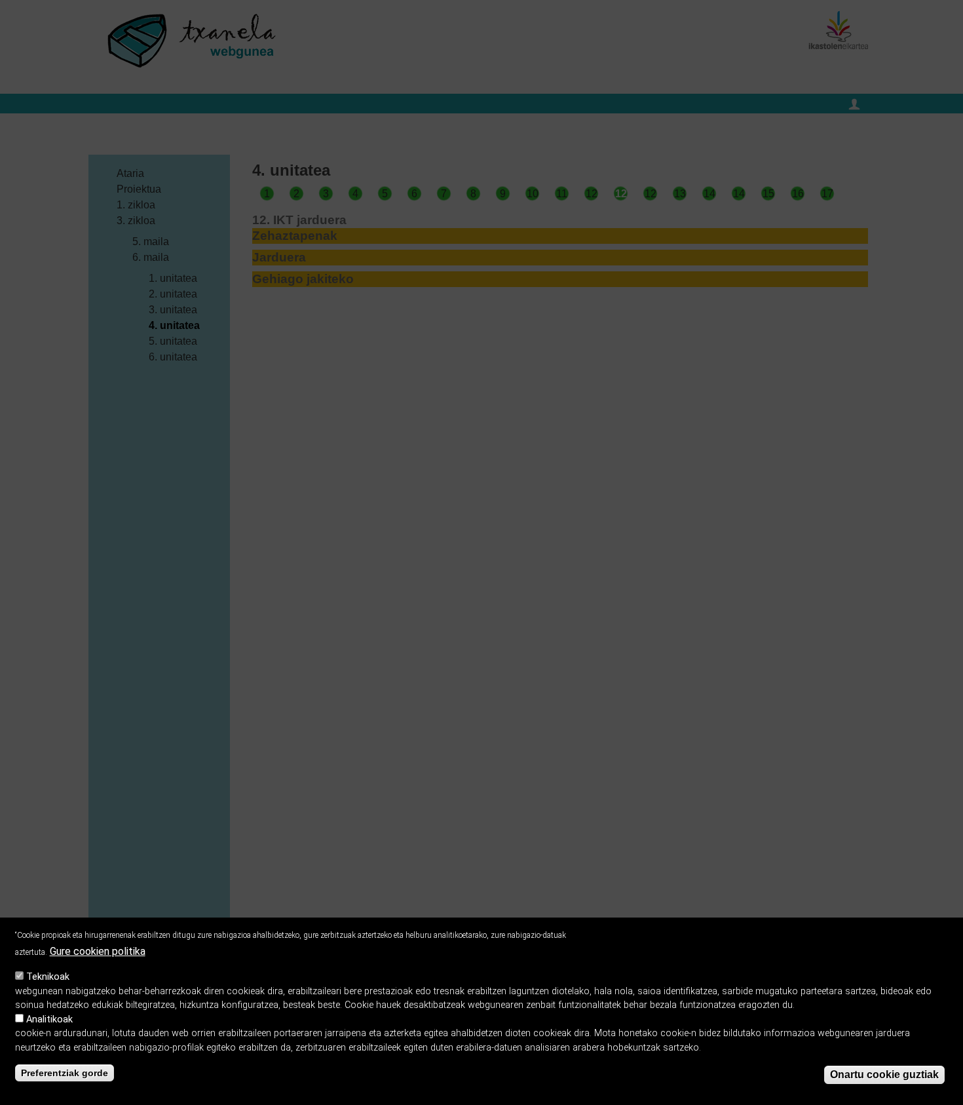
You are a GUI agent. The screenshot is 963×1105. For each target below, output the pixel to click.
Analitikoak (49, 1019)
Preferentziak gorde (64, 1073)
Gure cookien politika (97, 951)
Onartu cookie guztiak (884, 1074)
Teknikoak (47, 976)
